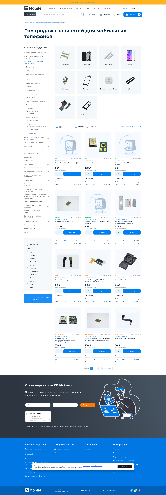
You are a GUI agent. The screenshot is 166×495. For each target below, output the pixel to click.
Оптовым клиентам (82, 8)
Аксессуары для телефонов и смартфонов (34, 138)
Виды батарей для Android (123, 461)
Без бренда (34, 244)
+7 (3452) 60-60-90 (135, 8)
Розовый (33, 274)
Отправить (87, 405)
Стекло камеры (32, 117)
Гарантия (96, 8)
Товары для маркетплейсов (35, 449)
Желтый (32, 258)
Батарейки (28, 157)
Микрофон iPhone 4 (91, 163)
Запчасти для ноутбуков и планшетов (34, 190)
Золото (32, 265)
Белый (32, 252)
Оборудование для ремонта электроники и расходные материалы (35, 196)
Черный (32, 287)
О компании (51, 8)
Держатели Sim (32, 97)
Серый (32, 281)
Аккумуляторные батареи (34, 143)
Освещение (28, 160)
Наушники (28, 146)
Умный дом (28, 180)
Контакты (107, 8)
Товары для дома (30, 221)
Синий (32, 284)
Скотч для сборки (33, 129)
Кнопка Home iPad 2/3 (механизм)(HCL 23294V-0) (97, 222)
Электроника (29, 164)
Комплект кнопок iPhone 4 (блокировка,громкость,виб (124, 222)
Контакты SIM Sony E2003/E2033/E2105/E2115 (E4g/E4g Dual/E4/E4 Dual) (65, 340)
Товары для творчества (33, 202)
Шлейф (29, 79)
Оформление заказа (65, 444)
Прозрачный (34, 271)
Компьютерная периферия (34, 168)
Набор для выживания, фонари (33, 211)
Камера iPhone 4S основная (124, 280)
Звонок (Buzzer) (32, 86)
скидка (81, 126)
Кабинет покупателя (36, 444)
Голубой (32, 255)
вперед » (108, 368)
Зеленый (33, 262)
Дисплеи (29, 70)
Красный (33, 268)
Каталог (32, 22)
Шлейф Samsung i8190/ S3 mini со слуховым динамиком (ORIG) (96, 280)
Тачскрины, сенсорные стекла (35, 75)
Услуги (26, 232)
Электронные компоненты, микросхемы (36, 125)
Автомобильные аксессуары (35, 150)
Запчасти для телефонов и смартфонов (47, 22)
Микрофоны (30, 90)
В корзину (72, 174)
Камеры (29, 104)
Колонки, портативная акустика (32, 184)
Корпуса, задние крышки (35, 101)
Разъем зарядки (32, 94)
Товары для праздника (33, 225)
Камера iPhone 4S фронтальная (125, 338)
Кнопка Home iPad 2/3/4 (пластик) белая (68, 163)
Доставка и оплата (66, 8)
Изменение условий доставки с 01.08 (83, 2)
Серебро (33, 278)
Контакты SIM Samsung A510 (64, 221)
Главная (26, 22)
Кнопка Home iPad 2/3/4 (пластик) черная (125, 163)
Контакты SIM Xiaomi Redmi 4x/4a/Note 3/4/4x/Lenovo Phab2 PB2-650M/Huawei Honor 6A (97, 340)
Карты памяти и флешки (33, 171)
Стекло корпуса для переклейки (33, 112)
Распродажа (31, 133)
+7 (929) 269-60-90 (109, 490)
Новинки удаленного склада (35, 53)
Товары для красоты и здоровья (32, 206)
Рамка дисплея (32, 121)
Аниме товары (29, 228)
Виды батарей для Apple (122, 457)
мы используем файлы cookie (92, 466)
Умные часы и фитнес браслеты (32, 176)
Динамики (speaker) (33, 83)
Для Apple (30, 67)
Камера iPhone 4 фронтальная (65, 280)
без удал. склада (96, 126)
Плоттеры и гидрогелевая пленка (34, 57)
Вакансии (117, 453)
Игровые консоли (31, 153)
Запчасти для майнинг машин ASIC (32, 217)
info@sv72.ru (85, 490)
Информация (120, 444)
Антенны (29, 108)
